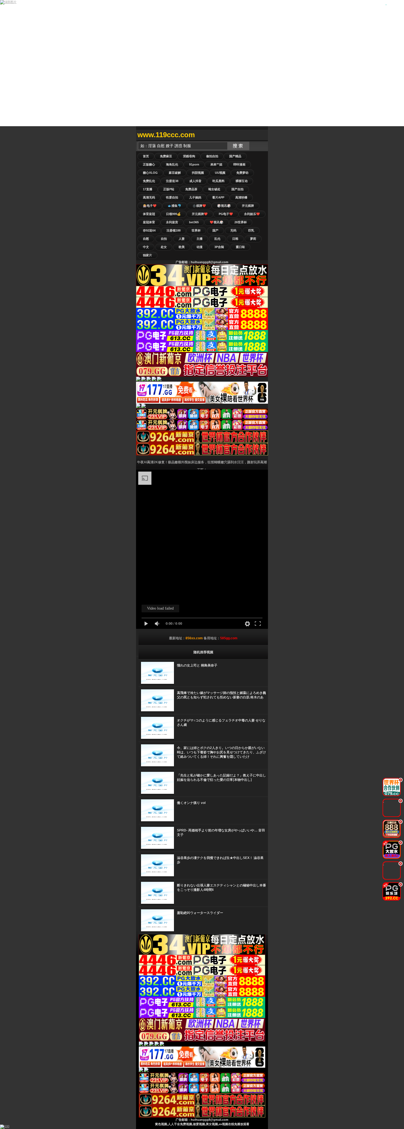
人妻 (182, 238)
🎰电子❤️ (150, 205)
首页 (146, 156)
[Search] (262, 135)
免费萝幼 (242, 172)
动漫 (200, 247)
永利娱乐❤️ (252, 214)
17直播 (147, 189)
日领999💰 (173, 214)
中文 (146, 247)
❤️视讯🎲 (216, 222)
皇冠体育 (149, 222)
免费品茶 (191, 189)
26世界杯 (240, 222)
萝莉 (253, 238)
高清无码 (149, 197)
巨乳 (251, 230)
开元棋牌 (248, 205)
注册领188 (174, 230)
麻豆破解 (175, 172)
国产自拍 (237, 189)
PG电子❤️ (226, 214)
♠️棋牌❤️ (199, 205)
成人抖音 (195, 181)
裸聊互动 (242, 181)
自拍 (164, 238)
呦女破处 (214, 189)
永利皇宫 (172, 222)
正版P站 (168, 189)
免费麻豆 (166, 156)
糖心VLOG (150, 172)
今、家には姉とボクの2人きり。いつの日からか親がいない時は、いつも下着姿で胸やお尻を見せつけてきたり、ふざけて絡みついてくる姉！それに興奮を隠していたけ (221, 752)
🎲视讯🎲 (224, 205)
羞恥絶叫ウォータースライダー (200, 913)
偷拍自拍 (212, 156)
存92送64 (149, 230)
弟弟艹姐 (216, 164)
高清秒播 (241, 197)
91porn (194, 164)
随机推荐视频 (203, 652)
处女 (164, 247)
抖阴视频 (198, 172)
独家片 (147, 255)
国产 (215, 230)
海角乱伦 (172, 164)
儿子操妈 (195, 197)
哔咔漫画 (239, 164)
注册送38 (172, 181)
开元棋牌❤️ (200, 214)
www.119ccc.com (166, 135)
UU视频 (220, 172)
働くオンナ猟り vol (191, 803)
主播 (200, 238)
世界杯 (196, 230)
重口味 (240, 247)
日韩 (235, 238)
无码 (233, 230)
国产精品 (235, 156)
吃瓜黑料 (218, 181)
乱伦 (217, 238)
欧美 (182, 247)
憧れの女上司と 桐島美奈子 (197, 665)
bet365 (194, 222)
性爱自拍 (172, 197)
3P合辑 (219, 247)
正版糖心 (149, 164)
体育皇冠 (149, 214)
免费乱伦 (149, 181)
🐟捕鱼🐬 (174, 205)
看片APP (218, 197)
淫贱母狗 (189, 156)
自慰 (146, 238)
